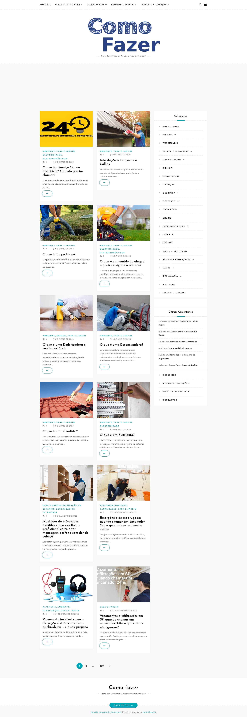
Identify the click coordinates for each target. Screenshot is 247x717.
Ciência (167, 168)
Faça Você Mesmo (174, 226)
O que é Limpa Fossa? (59, 254)
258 (101, 666)
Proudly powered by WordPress (106, 712)
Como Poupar (171, 176)
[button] (200, 5)
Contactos (170, 400)
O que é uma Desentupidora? (121, 344)
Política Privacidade (176, 391)
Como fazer (123, 688)
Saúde (167, 268)
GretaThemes (149, 712)
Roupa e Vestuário (175, 251)
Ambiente (45, 5)
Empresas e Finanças (153, 5)
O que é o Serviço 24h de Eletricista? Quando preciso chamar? (63, 171)
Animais (61, 336)
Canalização (108, 509)
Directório (170, 209)
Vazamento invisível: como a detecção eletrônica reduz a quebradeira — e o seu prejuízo (65, 623)
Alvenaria (106, 505)
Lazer (166, 234)
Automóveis (170, 143)
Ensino (167, 218)
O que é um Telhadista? (60, 431)
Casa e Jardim (95, 5)
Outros (167, 243)
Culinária (169, 193)
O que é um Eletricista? (117, 435)
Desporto (169, 201)
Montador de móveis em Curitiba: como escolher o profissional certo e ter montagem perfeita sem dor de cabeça (65, 529)
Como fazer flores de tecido (183, 365)
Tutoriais (169, 284)
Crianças (168, 184)
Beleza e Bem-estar (67, 5)
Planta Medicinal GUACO (180, 348)
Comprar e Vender (122, 5)
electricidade (52, 155)
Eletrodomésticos (55, 159)
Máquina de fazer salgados (183, 341)
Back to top (122, 705)
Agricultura (171, 126)
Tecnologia (170, 276)
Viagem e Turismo (174, 293)
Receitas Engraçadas (177, 259)
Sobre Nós (169, 375)
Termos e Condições (176, 383)
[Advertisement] (123, 85)
